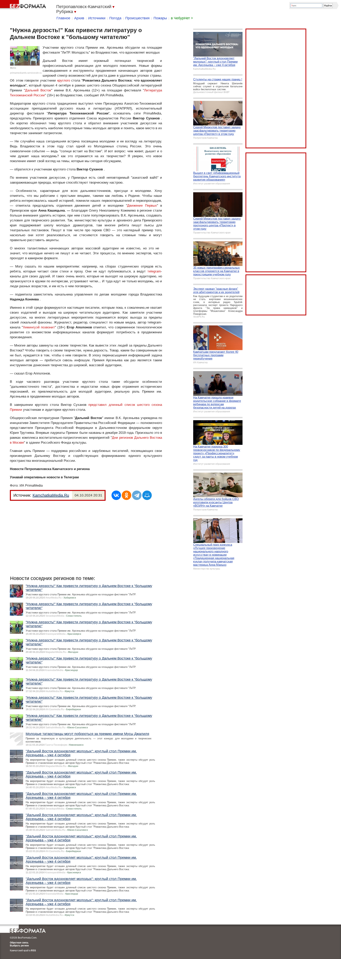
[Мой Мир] (147, 495)
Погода (115, 18)
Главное (63, 18)
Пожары (160, 18)
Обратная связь (19, 942)
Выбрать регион (19, 945)
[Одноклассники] (126, 495)
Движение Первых (142, 205)
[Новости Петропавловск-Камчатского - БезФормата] (23, 5)
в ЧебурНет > (182, 18)
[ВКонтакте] (116, 495)
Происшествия (137, 18)
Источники (96, 18)
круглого (63, 80)
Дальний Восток (38, 90)
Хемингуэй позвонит (39, 327)
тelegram (154, 271)
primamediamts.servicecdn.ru (26, 73)
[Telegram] (136, 495)
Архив (79, 18)
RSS (33, 950)
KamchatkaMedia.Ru (51, 495)
